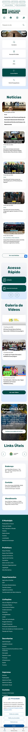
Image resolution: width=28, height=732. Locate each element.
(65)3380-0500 (18, 485)
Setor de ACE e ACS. (8, 562)
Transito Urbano (6, 587)
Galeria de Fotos (6, 680)
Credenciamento (7, 609)
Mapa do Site (22, 1)
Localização (5, 538)
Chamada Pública (7, 605)
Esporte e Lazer (6, 655)
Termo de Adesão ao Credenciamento (12, 629)
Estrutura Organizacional (9, 565)
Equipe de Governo (7, 555)
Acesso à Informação (8, 693)
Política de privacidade (13, 718)
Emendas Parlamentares (9, 585)
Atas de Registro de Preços (9, 602)
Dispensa (4, 612)
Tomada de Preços (7, 631)
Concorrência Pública (8, 607)
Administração (6, 641)
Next (17, 295)
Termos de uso (13, 722)
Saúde (4, 662)
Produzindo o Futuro (8, 523)
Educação (5, 653)
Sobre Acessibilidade (20, 5)
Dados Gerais (6, 533)
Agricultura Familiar (7, 580)
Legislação (5, 567)
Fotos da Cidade (6, 526)
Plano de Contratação (8, 619)
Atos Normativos (6, 570)
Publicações (5, 677)
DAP (3, 582)
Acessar (18, 488)
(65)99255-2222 (15, 487)
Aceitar (14, 726)
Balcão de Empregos (8, 540)
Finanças (4, 658)
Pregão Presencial (7, 624)
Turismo (4, 535)
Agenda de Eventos (7, 558)
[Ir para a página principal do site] (14, 12)
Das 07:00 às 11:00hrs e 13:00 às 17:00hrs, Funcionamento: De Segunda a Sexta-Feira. (14, 503)
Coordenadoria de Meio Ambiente (11, 592)
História (4, 531)
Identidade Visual (7, 685)
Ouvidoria (5, 695)
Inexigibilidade (6, 614)
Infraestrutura (6, 660)
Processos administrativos (9, 626)
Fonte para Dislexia (9, 5)
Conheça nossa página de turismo (14, 431)
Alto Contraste (15, 1)
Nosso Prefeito (6, 551)
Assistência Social (7, 644)
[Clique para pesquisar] (23, 25)
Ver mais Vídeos (14, 392)
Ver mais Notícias (14, 255)
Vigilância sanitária (7, 590)
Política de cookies (13, 714)
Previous (11, 295)
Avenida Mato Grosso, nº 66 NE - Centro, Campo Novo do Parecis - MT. (13, 471)
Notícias (4, 675)
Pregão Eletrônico (7, 621)
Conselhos (5, 560)
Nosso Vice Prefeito (7, 553)
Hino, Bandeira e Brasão (9, 528)
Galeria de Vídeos (7, 682)
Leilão (4, 617)
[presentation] (3, 454)
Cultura (4, 646)
